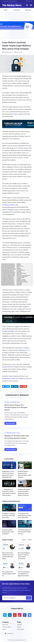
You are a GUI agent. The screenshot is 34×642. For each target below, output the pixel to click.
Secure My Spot (10, 423)
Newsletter (17, 10)
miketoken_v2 (22, 350)
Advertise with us (6, 627)
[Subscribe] (28, 598)
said (15, 114)
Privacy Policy (20, 629)
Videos (24, 539)
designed (10, 210)
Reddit (12, 331)
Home (5, 10)
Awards (19, 627)
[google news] (29, 615)
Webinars (28, 10)
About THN (5, 624)
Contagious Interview (8, 205)
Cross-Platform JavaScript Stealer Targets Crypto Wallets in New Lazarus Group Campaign (16, 45)
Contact (4, 629)
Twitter (13, 378)
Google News (6, 378)
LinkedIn (4, 331)
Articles (30, 539)
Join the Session (11, 449)
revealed (4, 367)
